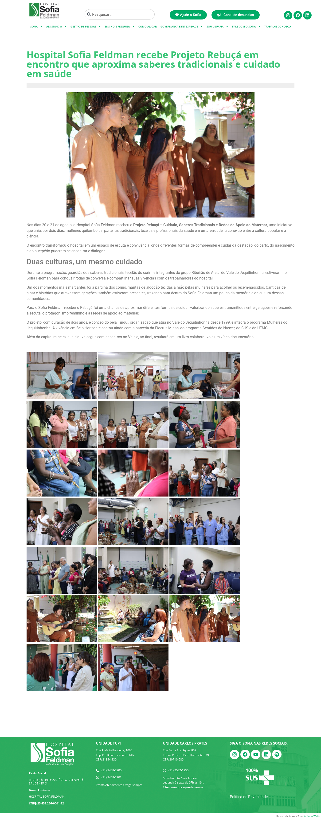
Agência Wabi (311, 816)
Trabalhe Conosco (277, 26)
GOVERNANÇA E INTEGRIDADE (179, 26)
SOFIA (34, 26)
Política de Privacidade (249, 797)
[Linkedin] (307, 15)
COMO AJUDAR (147, 26)
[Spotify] (277, 754)
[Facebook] (298, 15)
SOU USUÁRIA (215, 26)
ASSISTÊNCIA (54, 26)
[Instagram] (288, 15)
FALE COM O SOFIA (244, 26)
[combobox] (120, 14)
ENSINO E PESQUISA (117, 26)
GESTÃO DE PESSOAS (83, 26)
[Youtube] (255, 754)
